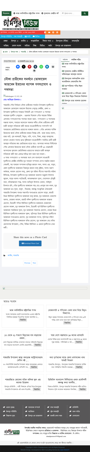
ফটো (28, 36)
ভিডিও (37, 36)
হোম (6, 52)
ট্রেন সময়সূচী (54, 411)
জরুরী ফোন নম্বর (56, 415)
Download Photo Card (31, 243)
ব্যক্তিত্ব (6, 45)
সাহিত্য (27, 45)
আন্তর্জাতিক (35, 40)
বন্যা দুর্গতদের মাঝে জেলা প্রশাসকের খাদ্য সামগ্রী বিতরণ (67, 359)
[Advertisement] (42, 5)
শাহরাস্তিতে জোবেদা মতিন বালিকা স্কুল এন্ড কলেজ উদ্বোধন (23, 381)
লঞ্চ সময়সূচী (18, 36)
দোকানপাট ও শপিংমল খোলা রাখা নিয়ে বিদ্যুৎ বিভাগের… (67, 312)
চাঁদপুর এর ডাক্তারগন (63, 45)
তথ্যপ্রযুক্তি (75, 40)
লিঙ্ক (34, 45)
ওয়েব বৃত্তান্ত (10, 407)
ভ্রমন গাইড (76, 411)
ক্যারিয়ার (31, 411)
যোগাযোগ (76, 415)
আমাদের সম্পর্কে (34, 407)
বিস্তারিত (23, 320)
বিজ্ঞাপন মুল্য (10, 415)
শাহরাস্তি (23, 52)
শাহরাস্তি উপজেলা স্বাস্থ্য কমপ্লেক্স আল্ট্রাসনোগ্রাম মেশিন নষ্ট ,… (23, 359)
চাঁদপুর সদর (14, 52)
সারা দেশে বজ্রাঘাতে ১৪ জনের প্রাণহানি (67, 335)
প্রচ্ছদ (6, 40)
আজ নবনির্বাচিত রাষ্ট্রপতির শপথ (25, 13)
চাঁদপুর (13, 40)
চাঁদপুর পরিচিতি (6, 36)
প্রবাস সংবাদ (16, 45)
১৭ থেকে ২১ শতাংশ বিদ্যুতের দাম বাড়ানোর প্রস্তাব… (22, 337)
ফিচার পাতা (47, 40)
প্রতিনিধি (75, 407)
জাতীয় (23, 40)
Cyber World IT (64, 450)
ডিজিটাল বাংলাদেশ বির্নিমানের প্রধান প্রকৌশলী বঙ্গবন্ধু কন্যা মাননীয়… (67, 381)
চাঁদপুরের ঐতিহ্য (62, 40)
